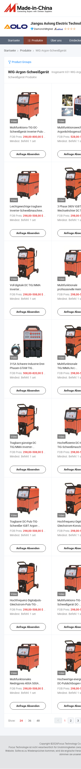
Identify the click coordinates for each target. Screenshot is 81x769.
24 (21, 720)
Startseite (14, 40)
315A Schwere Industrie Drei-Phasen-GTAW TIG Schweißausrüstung (27, 368)
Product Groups (21, 62)
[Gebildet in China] (28, 7)
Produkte (37, 40)
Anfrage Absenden (28, 154)
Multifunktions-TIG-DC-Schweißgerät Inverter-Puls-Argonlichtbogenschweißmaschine (31, 132)
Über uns (56, 40)
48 (38, 720)
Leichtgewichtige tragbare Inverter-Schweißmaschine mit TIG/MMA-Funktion (26, 210)
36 (29, 720)
